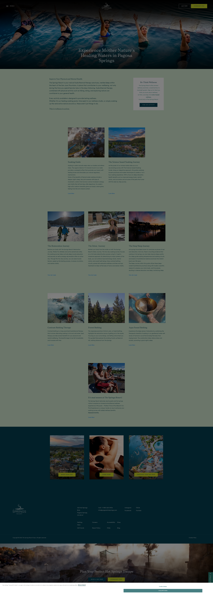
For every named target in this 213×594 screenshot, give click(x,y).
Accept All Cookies (163, 590)
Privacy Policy (81, 585)
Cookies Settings (163, 586)
